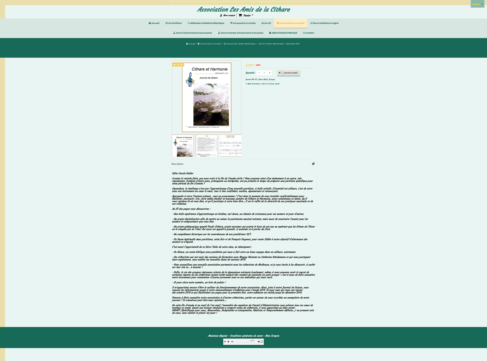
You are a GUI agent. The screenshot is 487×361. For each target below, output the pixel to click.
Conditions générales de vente (246, 335)
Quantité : (250, 72)
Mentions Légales (217, 335)
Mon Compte (272, 335)
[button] (238, 145)
